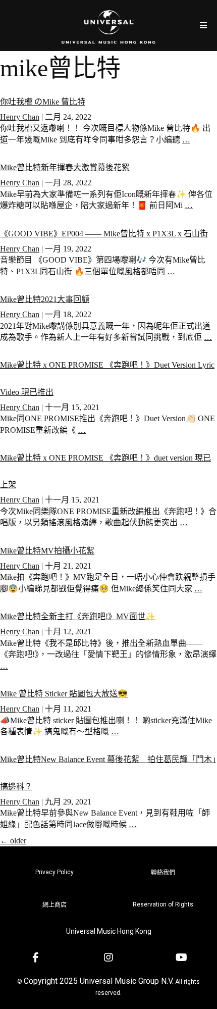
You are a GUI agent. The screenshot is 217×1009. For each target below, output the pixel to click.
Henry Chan (19, 117)
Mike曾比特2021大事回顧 (44, 299)
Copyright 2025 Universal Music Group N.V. (99, 981)
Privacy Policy (54, 872)
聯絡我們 (163, 872)
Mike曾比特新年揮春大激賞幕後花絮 (65, 167)
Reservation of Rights (163, 904)
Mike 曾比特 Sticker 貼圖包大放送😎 (64, 693)
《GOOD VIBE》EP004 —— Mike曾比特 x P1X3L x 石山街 (104, 233)
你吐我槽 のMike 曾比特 (42, 101)
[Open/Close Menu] (203, 25)
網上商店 (54, 905)
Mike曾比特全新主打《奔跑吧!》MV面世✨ (77, 616)
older (13, 840)
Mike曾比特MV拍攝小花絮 (47, 550)
